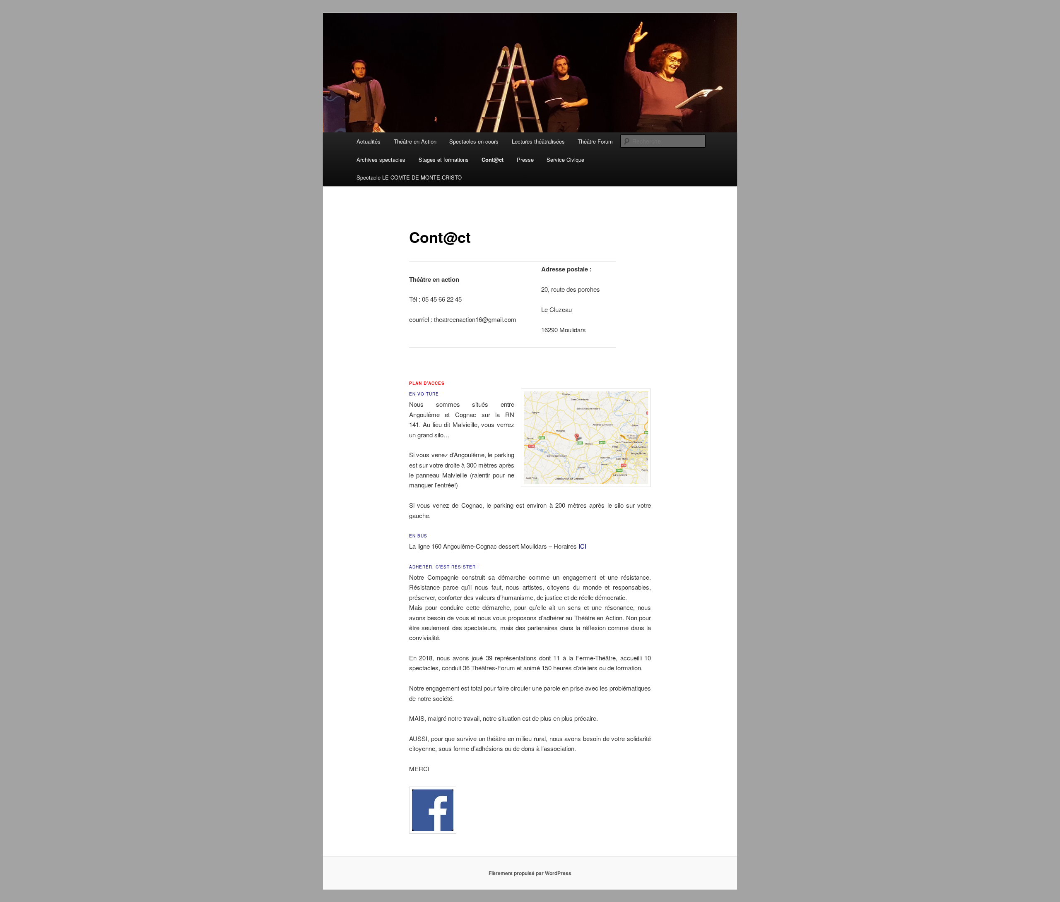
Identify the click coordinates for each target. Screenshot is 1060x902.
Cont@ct (493, 159)
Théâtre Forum (595, 141)
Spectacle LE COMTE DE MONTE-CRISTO (409, 177)
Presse (525, 159)
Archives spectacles (381, 159)
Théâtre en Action (415, 141)
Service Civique (565, 159)
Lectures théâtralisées (538, 141)
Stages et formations (444, 159)
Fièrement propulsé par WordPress (530, 873)
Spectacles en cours (474, 141)
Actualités (369, 141)
